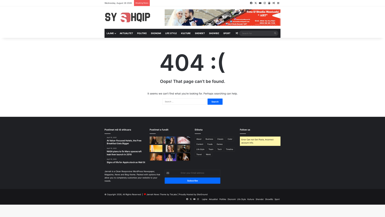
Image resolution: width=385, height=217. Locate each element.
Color (230, 139)
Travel (199, 154)
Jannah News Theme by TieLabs (161, 194)
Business (209, 139)
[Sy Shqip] (132, 17)
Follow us (245, 129)
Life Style (171, 33)
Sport (226, 33)
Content (199, 144)
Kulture (186, 33)
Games (220, 144)
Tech (219, 149)
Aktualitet (126, 33)
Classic (220, 139)
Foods (210, 144)
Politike (142, 33)
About (198, 139)
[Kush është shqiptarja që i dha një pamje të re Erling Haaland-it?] (183, 148)
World (208, 154)
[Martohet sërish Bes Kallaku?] (156, 156)
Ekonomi (156, 33)
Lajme (110, 33)
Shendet (200, 33)
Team (211, 149)
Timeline (229, 149)
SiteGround (202, 194)
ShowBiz (214, 33)
